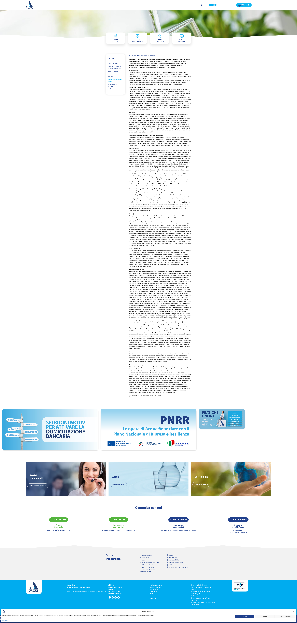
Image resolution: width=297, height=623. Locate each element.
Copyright (194, 600)
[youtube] (214, 5)
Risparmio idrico (112, 84)
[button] (294, 611)
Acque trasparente (111, 5)
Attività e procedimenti (146, 565)
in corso (115, 40)
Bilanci (171, 555)
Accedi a (181, 40)
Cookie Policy (5, 620)
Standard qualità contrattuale (200, 591)
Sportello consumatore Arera (200, 598)
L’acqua (133, 55)
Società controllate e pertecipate (149, 562)
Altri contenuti (173, 565)
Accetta (245, 616)
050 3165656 (179, 519)
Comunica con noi (149, 5)
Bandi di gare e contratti (147, 567)
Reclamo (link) (195, 596)
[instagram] (212, 5)
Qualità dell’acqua (155, 587)
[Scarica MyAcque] (244, 5)
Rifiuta (265, 616)
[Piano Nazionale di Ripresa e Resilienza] (148, 429)
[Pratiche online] (247, 419)
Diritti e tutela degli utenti (199, 585)
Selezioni (142, 560)
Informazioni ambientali (176, 562)
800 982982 (119, 519)
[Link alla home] (130, 55)
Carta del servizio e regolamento (201, 587)
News (151, 594)
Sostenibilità (154, 589)
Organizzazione (144, 557)
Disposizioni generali (146, 555)
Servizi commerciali (156, 585)
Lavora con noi (135, 5)
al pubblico (160, 40)
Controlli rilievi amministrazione (178, 567)
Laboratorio (111, 74)
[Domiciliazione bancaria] (50, 429)
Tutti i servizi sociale (201, 484)
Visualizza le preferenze (285, 616)
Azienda (98, 5)
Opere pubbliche (174, 560)
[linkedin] (216, 5)
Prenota (137, 40)
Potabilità (110, 76)
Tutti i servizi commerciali (38, 486)
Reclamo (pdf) (195, 594)
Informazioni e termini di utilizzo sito (203, 602)
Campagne (153, 591)
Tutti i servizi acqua (118, 484)
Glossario (153, 598)
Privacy (193, 589)
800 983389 (60, 519)
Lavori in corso (154, 596)
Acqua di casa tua (113, 63)
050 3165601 (239, 519)
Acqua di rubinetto (113, 71)
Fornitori (124, 5)
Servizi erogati (173, 557)
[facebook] (210, 5)
